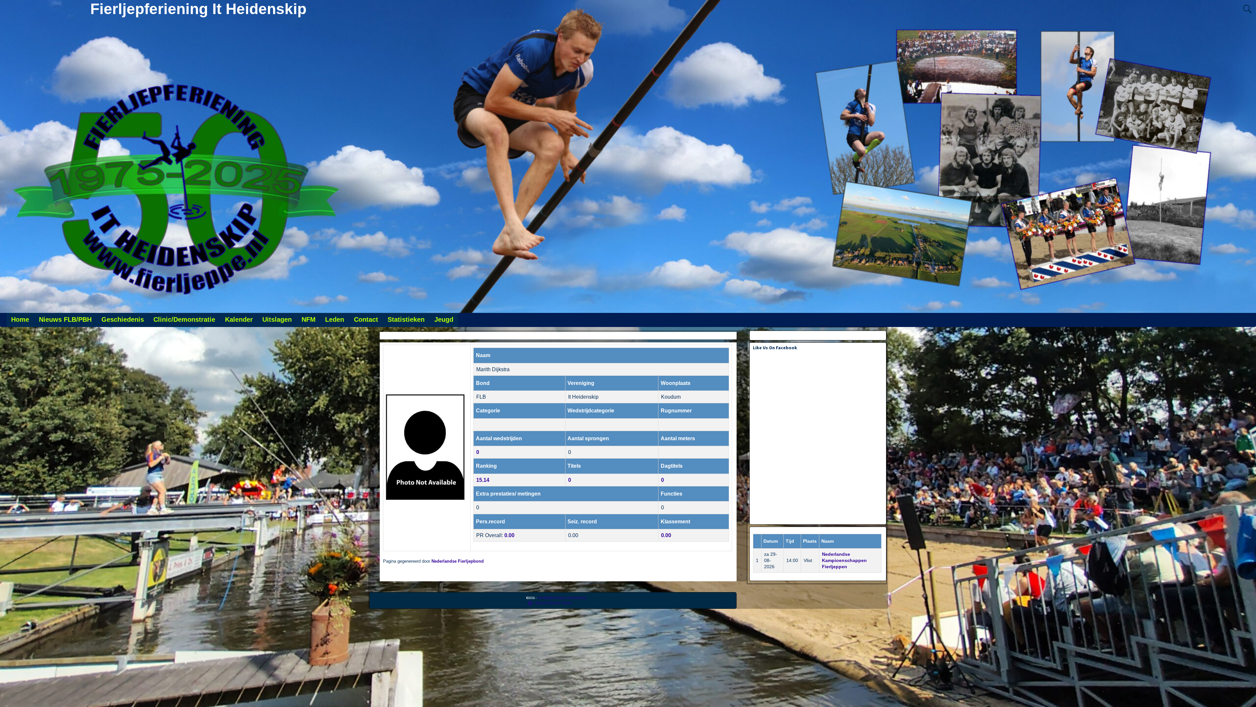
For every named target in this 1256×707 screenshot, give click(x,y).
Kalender (239, 319)
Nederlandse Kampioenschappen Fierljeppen (844, 560)
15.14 (482, 480)
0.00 (509, 535)
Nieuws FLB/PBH (65, 319)
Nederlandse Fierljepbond (457, 561)
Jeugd (443, 319)
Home (20, 319)
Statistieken (406, 319)
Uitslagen (277, 319)
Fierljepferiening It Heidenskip (198, 8)
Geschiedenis (122, 319)
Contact (366, 319)
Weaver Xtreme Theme (553, 602)
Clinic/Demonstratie (184, 319)
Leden (334, 319)
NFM (309, 319)
